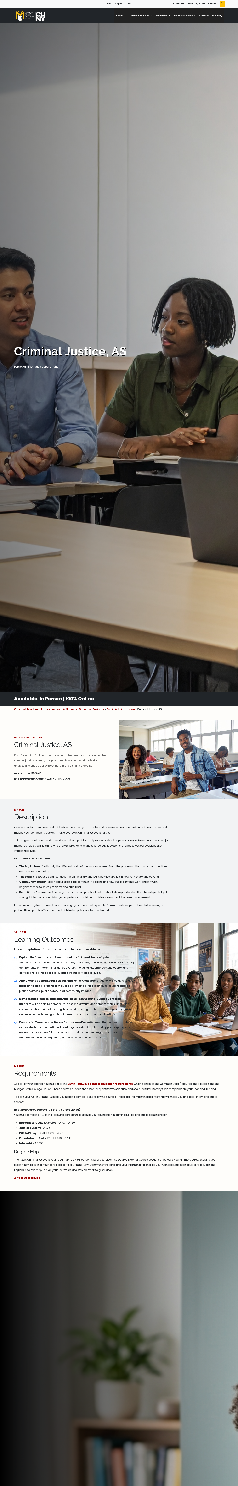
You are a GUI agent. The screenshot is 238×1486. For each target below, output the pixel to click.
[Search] (222, 4)
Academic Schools (64, 709)
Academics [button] (161, 15)
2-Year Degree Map (27, 1178)
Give (128, 3)
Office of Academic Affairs (32, 709)
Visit (108, 3)
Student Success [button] (183, 15)
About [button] (119, 15)
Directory (217, 15)
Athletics (204, 15)
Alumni (212, 3)
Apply (118, 3)
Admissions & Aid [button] (139, 15)
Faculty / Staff (196, 3)
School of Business (91, 709)
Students (178, 3)
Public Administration (120, 709)
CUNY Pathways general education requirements (100, 1084)
